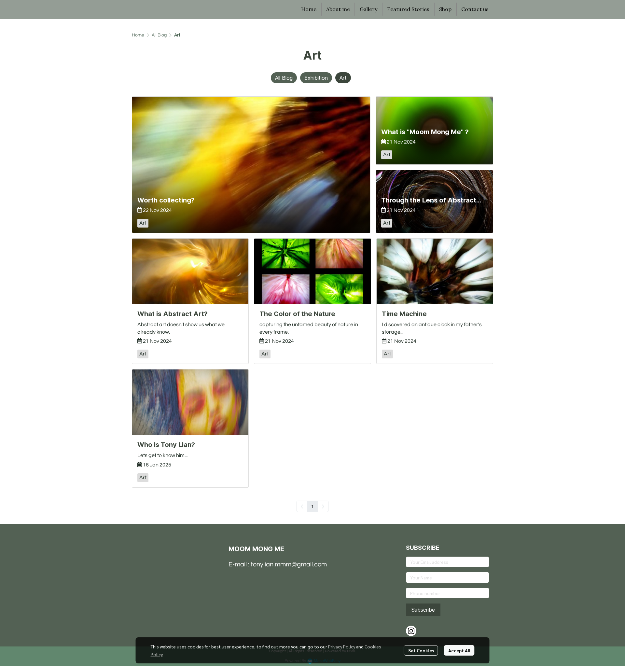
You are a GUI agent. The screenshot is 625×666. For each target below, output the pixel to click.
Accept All (459, 650)
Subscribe (423, 609)
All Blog (159, 35)
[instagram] (411, 631)
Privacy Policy (341, 646)
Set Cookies (421, 650)
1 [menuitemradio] (312, 506)
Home (138, 35)
